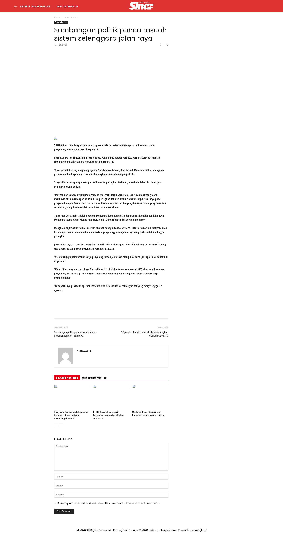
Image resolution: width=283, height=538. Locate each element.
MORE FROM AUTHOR (94, 378)
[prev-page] (56, 425)
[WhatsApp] (80, 52)
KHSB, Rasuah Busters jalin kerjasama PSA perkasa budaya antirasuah (108, 415)
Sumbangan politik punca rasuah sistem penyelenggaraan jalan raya (75, 334)
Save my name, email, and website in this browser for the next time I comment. (108, 503)
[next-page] (61, 425)
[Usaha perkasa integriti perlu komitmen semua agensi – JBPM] (150, 397)
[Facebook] (57, 52)
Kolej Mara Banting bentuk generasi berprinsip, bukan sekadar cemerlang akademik (71, 415)
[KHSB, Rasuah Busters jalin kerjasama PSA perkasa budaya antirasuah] (111, 397)
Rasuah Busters (61, 22)
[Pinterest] (72, 52)
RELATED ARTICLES (67, 378)
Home (57, 17)
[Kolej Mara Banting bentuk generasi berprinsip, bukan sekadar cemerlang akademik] (72, 397)
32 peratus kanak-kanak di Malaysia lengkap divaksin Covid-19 (144, 334)
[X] (65, 52)
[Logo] (141, 6)
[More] (87, 52)
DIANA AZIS (84, 351)
